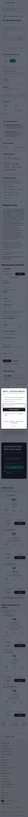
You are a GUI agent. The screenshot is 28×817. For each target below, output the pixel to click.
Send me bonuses (14, 409)
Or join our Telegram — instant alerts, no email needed (14, 422)
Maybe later (14, 426)
